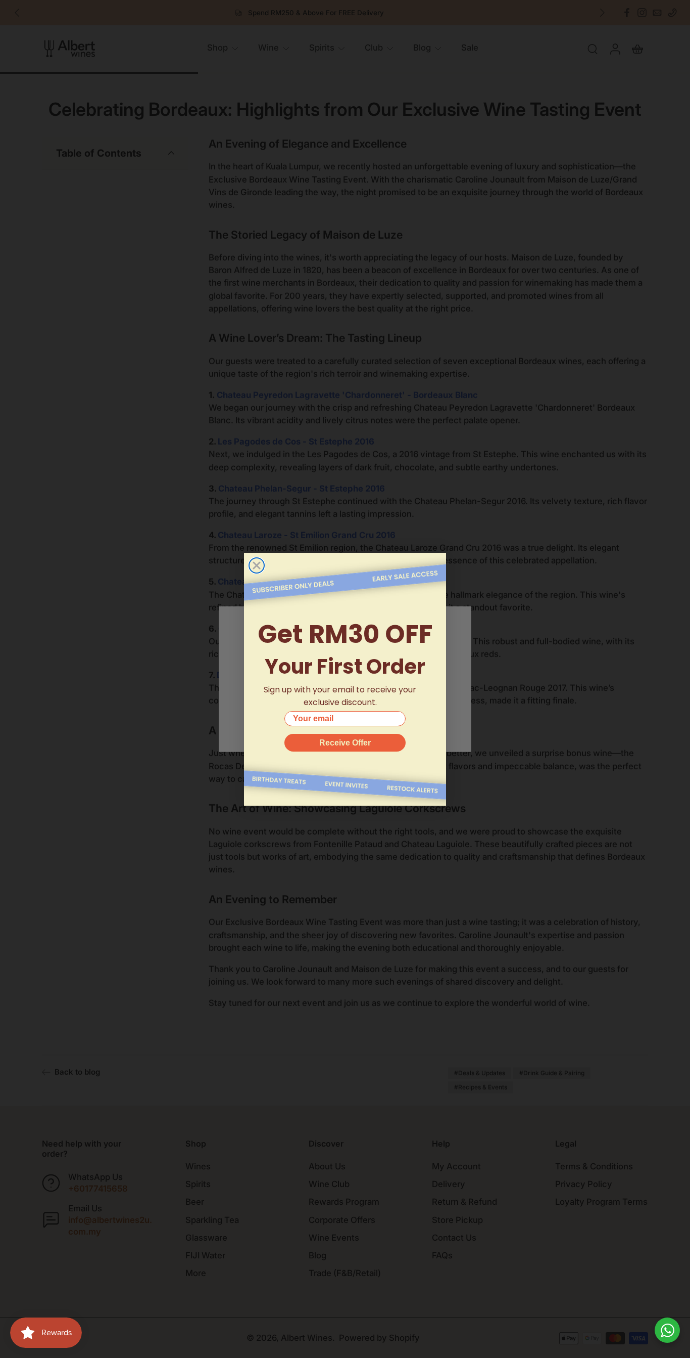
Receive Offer (345, 742)
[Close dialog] (256, 565)
